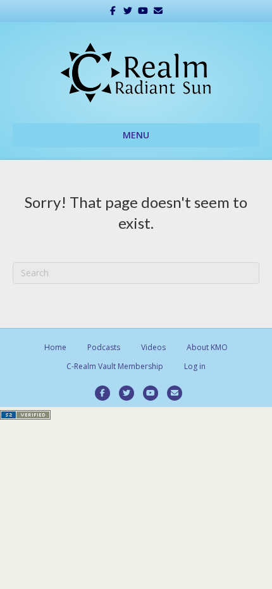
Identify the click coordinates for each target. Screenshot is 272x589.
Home (55, 347)
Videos (153, 347)
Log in (195, 366)
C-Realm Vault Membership (114, 366)
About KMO (207, 347)
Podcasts (103, 347)
